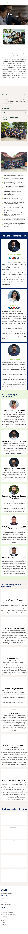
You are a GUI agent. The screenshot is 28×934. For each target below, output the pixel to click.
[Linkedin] (10, 258)
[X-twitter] (11, 308)
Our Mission (5, 113)
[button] (14, 94)
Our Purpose (5, 95)
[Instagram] (15, 258)
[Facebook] (18, 258)
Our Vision (5, 108)
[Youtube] (13, 258)
